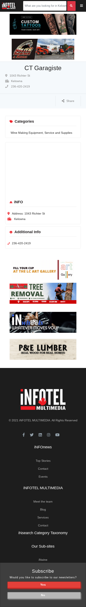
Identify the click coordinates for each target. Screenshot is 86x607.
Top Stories (43, 460)
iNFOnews (43, 447)
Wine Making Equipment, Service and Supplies (41, 132)
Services (43, 517)
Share (70, 101)
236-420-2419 (20, 86)
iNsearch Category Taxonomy (43, 533)
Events (43, 476)
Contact (43, 468)
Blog (43, 509)
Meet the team (43, 501)
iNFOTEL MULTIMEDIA (34, 420)
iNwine (43, 559)
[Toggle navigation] (84, 6)
